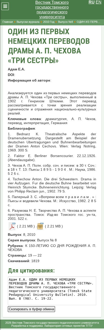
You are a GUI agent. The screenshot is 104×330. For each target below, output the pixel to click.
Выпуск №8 (65, 21)
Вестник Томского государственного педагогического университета (52, 9)
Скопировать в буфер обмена (31, 308)
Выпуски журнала (28, 21)
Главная (8, 21)
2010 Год (48, 21)
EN (98, 2)
